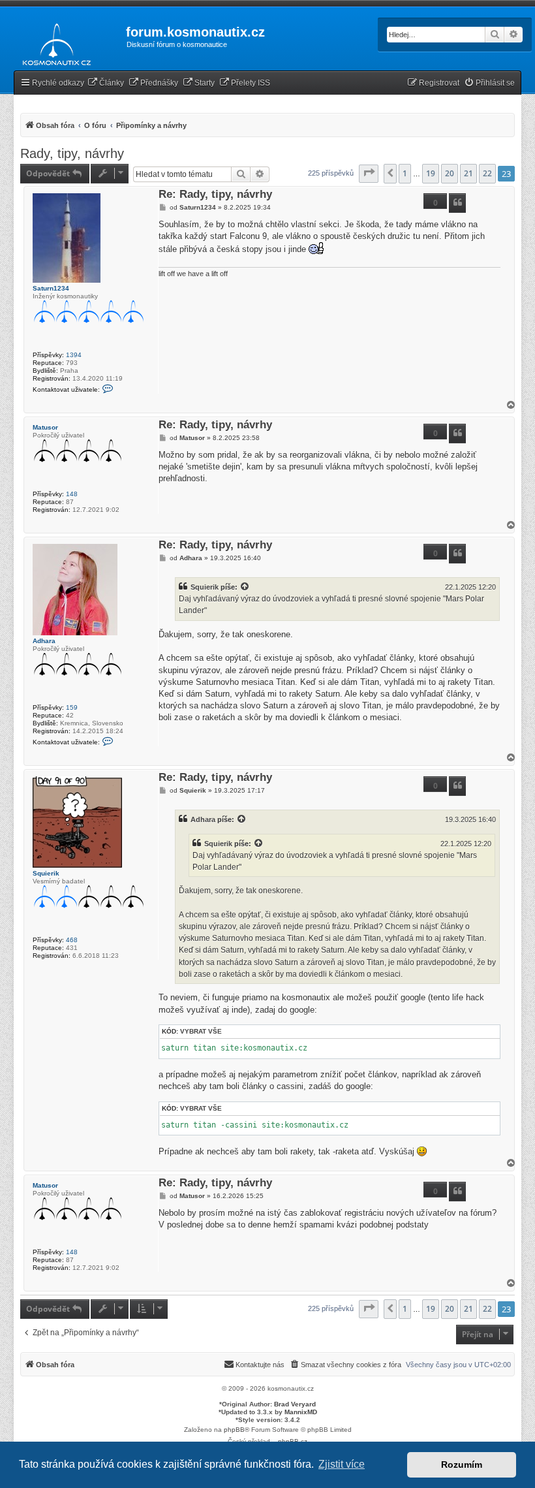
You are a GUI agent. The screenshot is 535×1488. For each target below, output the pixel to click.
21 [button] (468, 173)
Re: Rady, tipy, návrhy (215, 195)
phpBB (234, 1429)
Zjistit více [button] (341, 1464)
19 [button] (430, 173)
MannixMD (300, 1412)
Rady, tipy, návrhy (72, 153)
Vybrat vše (201, 1031)
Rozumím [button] (461, 1464)
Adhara (44, 640)
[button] (368, 174)
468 (72, 939)
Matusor (45, 427)
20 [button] (449, 173)
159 (72, 707)
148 (72, 494)
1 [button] (405, 173)
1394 (74, 354)
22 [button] (487, 173)
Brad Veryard (295, 1404)
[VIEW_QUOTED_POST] (245, 587)
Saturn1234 (51, 288)
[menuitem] (105, 83)
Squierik (205, 587)
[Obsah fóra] (53, 42)
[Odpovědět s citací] (457, 203)
